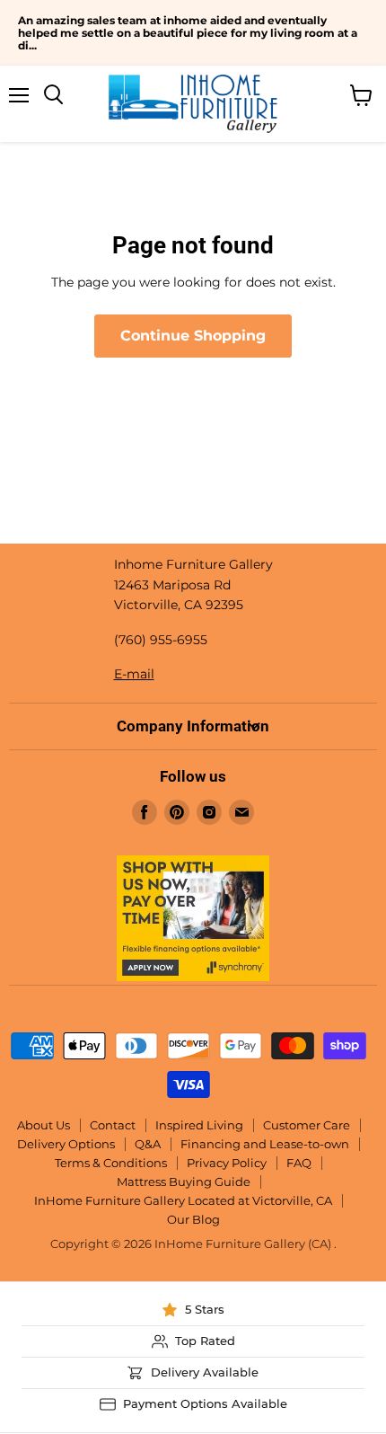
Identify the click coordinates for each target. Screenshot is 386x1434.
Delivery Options (66, 1144)
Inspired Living (199, 1125)
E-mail (134, 674)
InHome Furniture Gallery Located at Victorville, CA (183, 1200)
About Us (43, 1125)
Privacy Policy (227, 1162)
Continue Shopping (193, 335)
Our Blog (193, 1219)
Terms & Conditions (111, 1162)
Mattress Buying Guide (183, 1181)
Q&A (148, 1144)
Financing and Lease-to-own (264, 1144)
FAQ (298, 1162)
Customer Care (306, 1125)
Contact (113, 1125)
